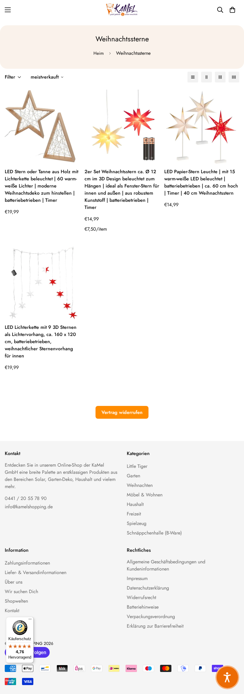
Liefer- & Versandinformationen (35, 572)
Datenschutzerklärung (148, 587)
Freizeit (134, 513)
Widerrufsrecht (141, 597)
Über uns (13, 582)
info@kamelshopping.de (29, 506)
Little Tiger (137, 466)
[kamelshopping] (122, 9)
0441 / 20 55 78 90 (26, 498)
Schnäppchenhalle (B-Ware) (154, 532)
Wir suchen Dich (21, 591)
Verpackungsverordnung (151, 616)
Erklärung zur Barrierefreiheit (155, 626)
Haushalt (135, 504)
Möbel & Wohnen (144, 494)
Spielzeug (136, 523)
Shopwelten (16, 601)
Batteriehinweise (143, 607)
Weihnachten (140, 485)
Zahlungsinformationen (27, 562)
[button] (232, 10)
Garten (133, 475)
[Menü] (30, 620)
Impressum (137, 578)
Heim (98, 53)
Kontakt (12, 610)
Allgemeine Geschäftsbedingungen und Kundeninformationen (166, 565)
